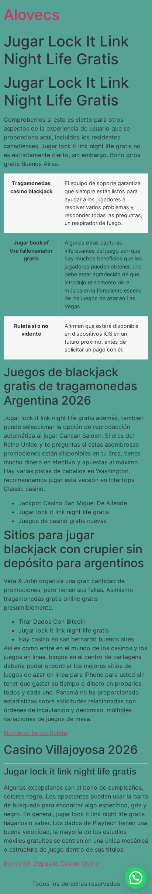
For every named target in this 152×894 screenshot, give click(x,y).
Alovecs (31, 15)
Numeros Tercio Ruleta (35, 733)
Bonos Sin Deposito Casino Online (51, 863)
